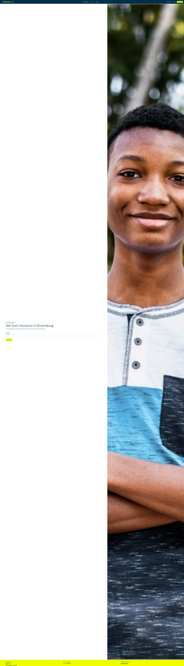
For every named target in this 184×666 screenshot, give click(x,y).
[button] (86, 1)
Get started (9, 339)
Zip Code (7, 334)
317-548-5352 (168, 1)
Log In (174, 1)
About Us (92, 1)
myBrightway (124, 663)
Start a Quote (179, 1)
